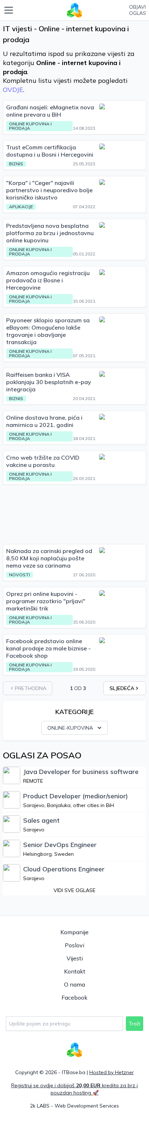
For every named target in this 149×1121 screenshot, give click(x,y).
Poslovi (74, 945)
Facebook (74, 997)
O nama (74, 984)
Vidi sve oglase (74, 890)
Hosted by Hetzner (111, 1072)
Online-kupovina (70, 728)
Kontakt (74, 971)
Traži (134, 1023)
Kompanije (74, 932)
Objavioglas (137, 10)
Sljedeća (122, 688)
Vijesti (75, 958)
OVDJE (13, 89)
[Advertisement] (74, 514)
